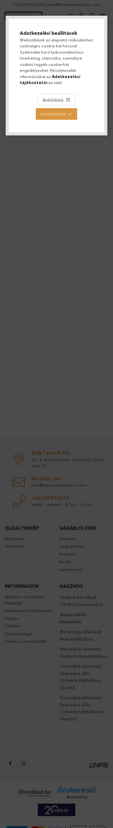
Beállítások (53, 99)
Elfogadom (53, 114)
